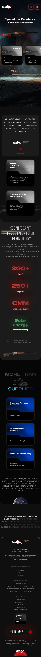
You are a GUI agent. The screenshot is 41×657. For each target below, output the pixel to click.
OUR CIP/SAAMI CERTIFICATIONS (20, 589)
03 (28, 71)
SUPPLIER (20, 607)
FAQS (20, 605)
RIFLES (20, 575)
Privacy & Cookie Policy (29, 644)
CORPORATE (20, 584)
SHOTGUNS (20, 570)
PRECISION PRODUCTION (20, 591)
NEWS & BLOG (20, 602)
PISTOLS (20, 573)
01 (12, 71)
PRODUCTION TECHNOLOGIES (20, 586)
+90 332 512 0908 (20, 552)
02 (20, 71)
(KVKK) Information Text (11, 644)
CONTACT (21, 600)
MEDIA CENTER (20, 610)
